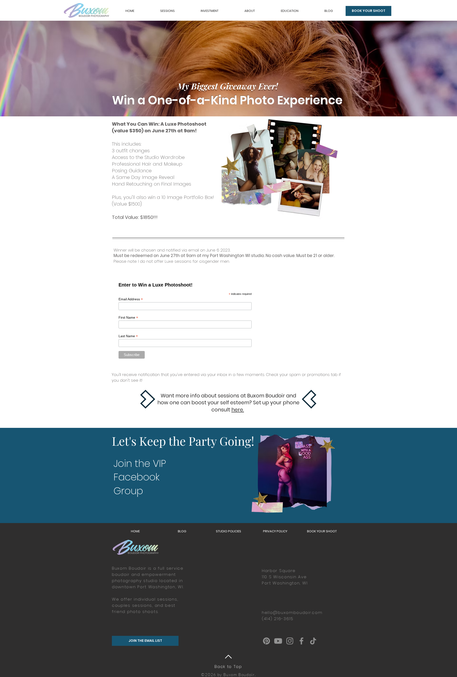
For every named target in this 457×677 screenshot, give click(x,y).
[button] (167, 11)
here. (237, 409)
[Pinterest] (266, 641)
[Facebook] (301, 641)
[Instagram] (289, 641)
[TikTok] (313, 641)
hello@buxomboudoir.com (292, 612)
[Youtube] (278, 641)
